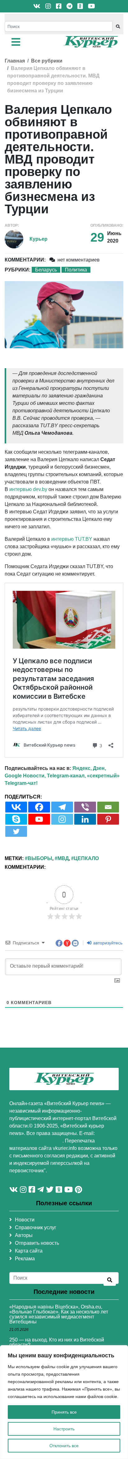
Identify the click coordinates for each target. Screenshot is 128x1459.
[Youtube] (39, 819)
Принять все (64, 1412)
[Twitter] (16, 831)
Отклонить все (64, 1445)
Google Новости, (25, 775)
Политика (76, 269)
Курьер (39, 239)
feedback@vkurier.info (35, 1140)
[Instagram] (62, 819)
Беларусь (46, 269)
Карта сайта (29, 1250)
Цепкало (86, 858)
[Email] (108, 807)
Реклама (25, 1258)
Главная (15, 60)
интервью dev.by (28, 489)
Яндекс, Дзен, (89, 768)
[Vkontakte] (16, 807)
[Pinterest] (108, 819)
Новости (24, 1219)
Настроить (64, 1428)
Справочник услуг (35, 1227)
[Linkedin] (85, 819)
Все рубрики (46, 60)
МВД (63, 858)
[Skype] (16, 819)
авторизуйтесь (107, 942)
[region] (64, 1402)
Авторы (24, 1235)
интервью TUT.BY (71, 539)
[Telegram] (62, 807)
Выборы (40, 858)
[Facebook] (39, 807)
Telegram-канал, (66, 775)
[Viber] (85, 807)
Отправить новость (37, 1243)
